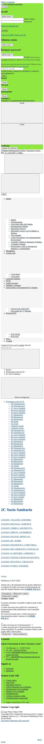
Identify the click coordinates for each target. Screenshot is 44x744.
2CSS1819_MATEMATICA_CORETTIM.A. (19, 545)
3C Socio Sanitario (18, 453)
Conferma (13, 148)
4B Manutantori (17, 444)
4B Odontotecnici (17, 430)
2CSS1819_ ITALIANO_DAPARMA (16, 520)
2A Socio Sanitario (18, 477)
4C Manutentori (17, 441)
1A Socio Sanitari (17, 497)
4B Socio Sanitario (18, 437)
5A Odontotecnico (18, 406)
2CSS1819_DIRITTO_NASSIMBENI (16, 532)
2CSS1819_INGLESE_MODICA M (15, 537)
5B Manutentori (17, 417)
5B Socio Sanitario (18, 410)
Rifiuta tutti (21, 594)
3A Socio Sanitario (18, 457)
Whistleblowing (12, 694)
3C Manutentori (17, 459)
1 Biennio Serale (17, 428)
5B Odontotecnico (18, 404)
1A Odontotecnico (18, 490)
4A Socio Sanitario (18, 439)
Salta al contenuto (8, 2)
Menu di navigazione (22, 397)
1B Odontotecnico (18, 488)
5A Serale (14, 424)
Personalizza (6, 594)
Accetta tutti (9, 596)
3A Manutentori (17, 464)
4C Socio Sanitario (18, 435)
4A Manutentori (17, 446)
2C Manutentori (17, 479)
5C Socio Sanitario (18, 408)
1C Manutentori (17, 499)
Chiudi (4, 82)
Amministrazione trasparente (17, 698)
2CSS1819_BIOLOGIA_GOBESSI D (16, 524)
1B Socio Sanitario (18, 495)
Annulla (4, 148)
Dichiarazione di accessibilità (17, 689)
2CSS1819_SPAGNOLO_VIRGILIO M (17, 562)
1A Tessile (15, 486)
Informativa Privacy (13, 685)
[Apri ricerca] (23, 164)
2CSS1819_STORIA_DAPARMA (14, 566)
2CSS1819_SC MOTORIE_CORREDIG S (18, 553)
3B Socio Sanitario (18, 455)
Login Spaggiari (23, 66)
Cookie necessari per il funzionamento (16, 625)
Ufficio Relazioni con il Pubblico (18, 687)
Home (8, 370)
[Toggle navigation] (20, 183)
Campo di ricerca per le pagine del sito (16, 345)
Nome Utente (29, 19)
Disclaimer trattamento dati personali (15, 721)
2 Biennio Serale (17, 426)
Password (28, 22)
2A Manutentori (17, 484)
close (4, 194)
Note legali (10, 683)
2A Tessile (15, 466)
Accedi (4, 7)
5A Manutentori (17, 419)
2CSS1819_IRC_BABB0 (11, 541)
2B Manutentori (17, 481)
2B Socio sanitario (18, 475)
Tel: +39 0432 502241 (18, 650)
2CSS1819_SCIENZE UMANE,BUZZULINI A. (20, 557)
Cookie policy (11, 680)
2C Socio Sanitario (18, 472)
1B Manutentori (17, 501)
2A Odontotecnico (18, 470)
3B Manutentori (17, 461)
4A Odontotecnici (17, 433)
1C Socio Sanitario (18, 492)
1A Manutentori (17, 504)
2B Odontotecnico (18, 468)
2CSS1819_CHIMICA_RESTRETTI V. (17, 528)
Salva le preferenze (20, 634)
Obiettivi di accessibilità (15, 691)
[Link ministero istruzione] (12, 4)
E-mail (26, 57)
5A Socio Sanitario (18, 413)
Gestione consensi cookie (15, 696)
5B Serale (14, 422)
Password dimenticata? (10, 26)
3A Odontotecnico (18, 450)
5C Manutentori (17, 415)
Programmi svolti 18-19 (15, 372)
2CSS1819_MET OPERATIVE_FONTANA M (19, 549)
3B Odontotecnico (18, 448)
